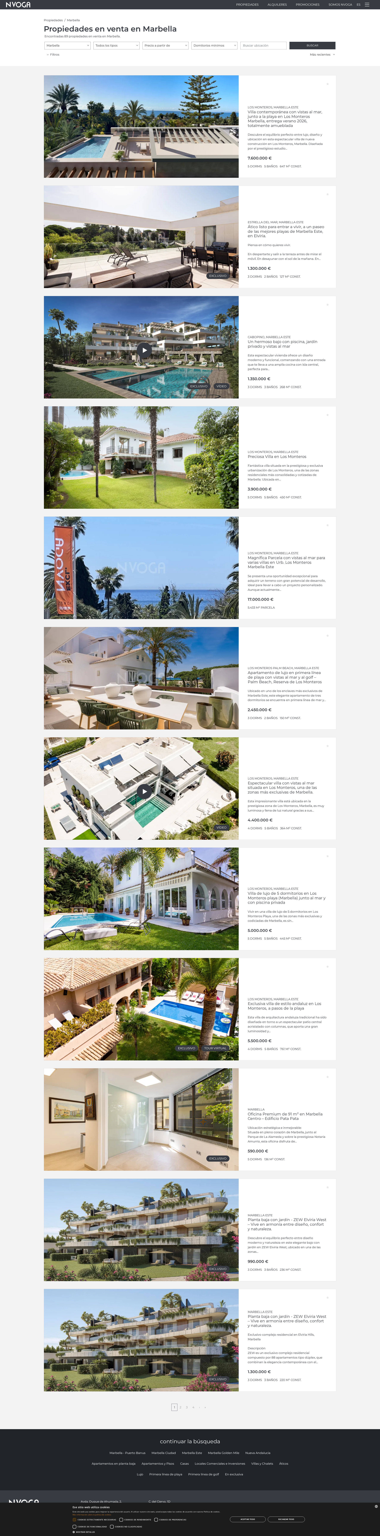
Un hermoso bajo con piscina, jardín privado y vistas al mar (283, 344)
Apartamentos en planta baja (114, 1463)
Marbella (73, 20)
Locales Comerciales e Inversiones (220, 1463)
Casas (184, 1463)
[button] (148, 1532)
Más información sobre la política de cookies (92, 1514)
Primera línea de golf (203, 1474)
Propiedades (247, 4)
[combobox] (67, 45)
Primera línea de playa (165, 1474)
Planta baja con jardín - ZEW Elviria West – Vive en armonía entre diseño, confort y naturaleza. (287, 1224)
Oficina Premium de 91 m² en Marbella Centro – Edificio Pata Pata (285, 1116)
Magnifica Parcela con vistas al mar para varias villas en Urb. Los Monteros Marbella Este (286, 562)
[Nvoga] (18, 5)
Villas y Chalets (262, 1463)
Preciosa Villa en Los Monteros (277, 456)
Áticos (283, 1463)
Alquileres (277, 4)
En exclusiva (234, 1474)
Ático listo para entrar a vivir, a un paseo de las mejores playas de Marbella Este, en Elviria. (286, 231)
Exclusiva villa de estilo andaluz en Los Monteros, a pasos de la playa (284, 1005)
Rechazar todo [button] (286, 1519)
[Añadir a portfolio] (329, 81)
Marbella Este (192, 1453)
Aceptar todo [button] (248, 1519)
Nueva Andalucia (257, 1453)
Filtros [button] (54, 54)
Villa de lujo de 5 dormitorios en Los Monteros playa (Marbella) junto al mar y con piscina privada (287, 898)
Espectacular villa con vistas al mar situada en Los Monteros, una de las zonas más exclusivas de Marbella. (282, 787)
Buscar (312, 45)
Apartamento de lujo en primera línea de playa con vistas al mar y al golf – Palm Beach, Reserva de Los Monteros (285, 677)
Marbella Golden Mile (223, 1453)
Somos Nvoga (340, 4)
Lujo (140, 1474)
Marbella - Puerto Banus (127, 1453)
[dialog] (190, 1519)
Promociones (307, 4)
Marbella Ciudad (164, 1453)
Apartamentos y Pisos (158, 1463)
